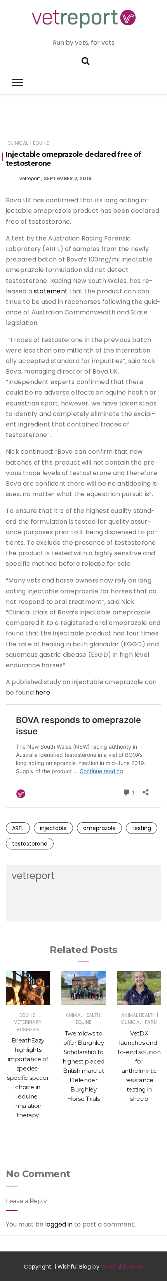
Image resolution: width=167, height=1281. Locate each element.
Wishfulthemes (122, 1266)
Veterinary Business (28, 1025)
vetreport (29, 178)
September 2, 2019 (67, 178)
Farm (151, 1022)
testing (141, 828)
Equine (41, 143)
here (42, 692)
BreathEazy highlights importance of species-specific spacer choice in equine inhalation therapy (28, 1078)
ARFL (18, 828)
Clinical (17, 143)
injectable (53, 828)
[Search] (85, 60)
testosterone (29, 844)
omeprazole (99, 828)
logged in (59, 1224)
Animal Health (83, 1015)
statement (51, 291)
